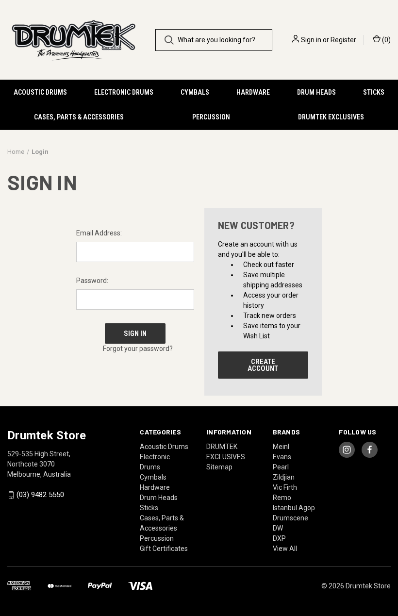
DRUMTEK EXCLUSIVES (331, 117)
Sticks (373, 92)
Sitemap (219, 467)
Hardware (253, 92)
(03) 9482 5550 (40, 495)
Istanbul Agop (294, 508)
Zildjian (284, 477)
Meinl (281, 446)
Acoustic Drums (40, 92)
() (386, 40)
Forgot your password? (138, 348)
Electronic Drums (123, 92)
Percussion (211, 117)
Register (343, 40)
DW (278, 528)
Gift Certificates (164, 548)
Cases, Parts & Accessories (79, 117)
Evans (282, 457)
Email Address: (99, 233)
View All (285, 548)
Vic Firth (285, 487)
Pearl (281, 467)
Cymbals (195, 92)
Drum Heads (316, 92)
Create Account (263, 365)
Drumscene (290, 518)
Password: (92, 280)
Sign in (311, 40)
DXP (279, 538)
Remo (282, 497)
